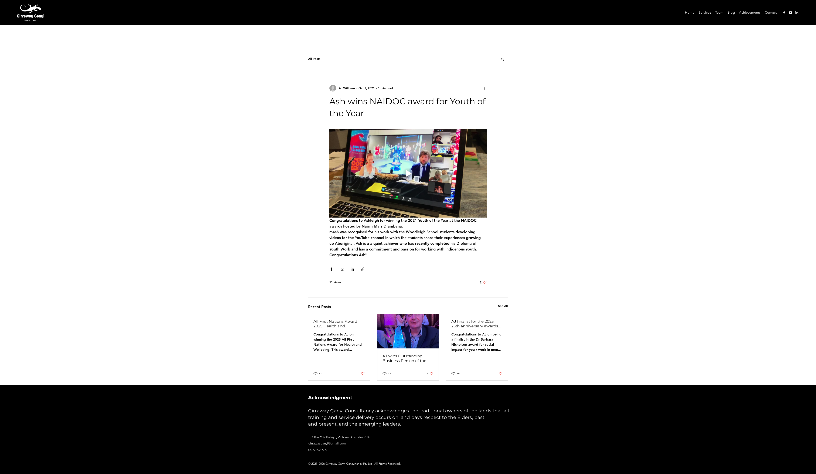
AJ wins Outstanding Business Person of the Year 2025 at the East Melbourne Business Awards (404, 358)
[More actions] (484, 88)
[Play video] (408, 173)
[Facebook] (784, 12)
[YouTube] (790, 12)
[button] (705, 12)
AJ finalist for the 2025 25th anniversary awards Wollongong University (474, 323)
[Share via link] (363, 269)
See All (503, 306)
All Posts (314, 59)
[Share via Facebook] (331, 269)
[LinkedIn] (797, 12)
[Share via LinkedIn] (352, 269)
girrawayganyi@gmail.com (327, 443)
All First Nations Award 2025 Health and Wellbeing (335, 323)
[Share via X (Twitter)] (342, 269)
